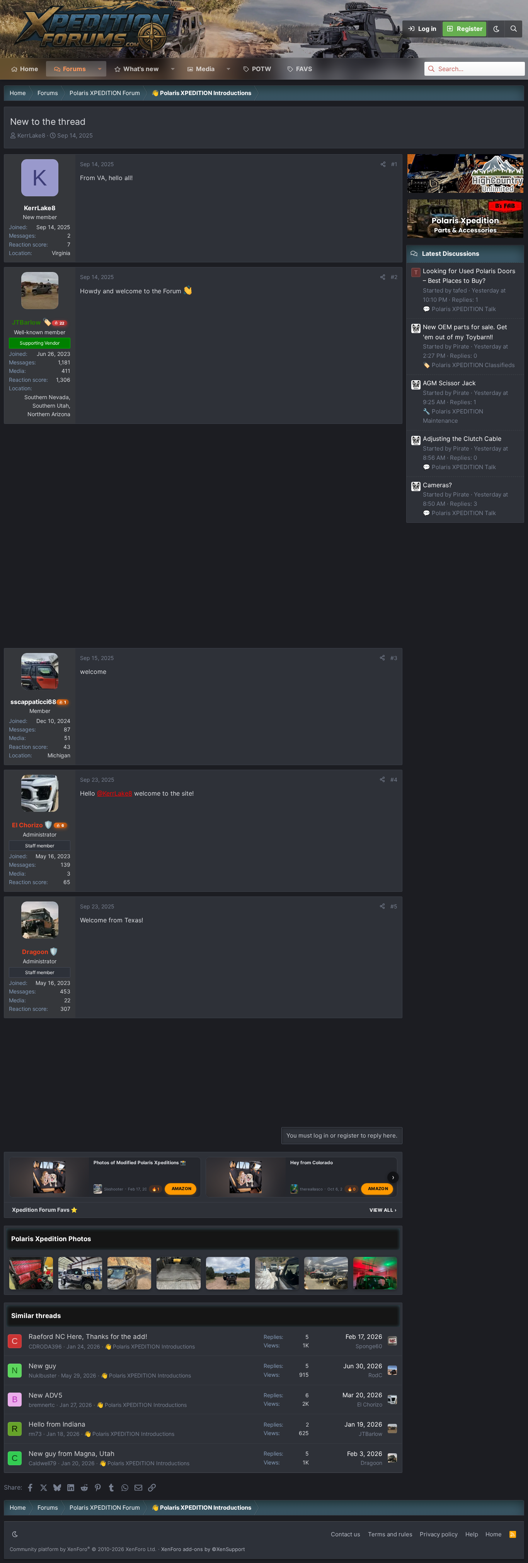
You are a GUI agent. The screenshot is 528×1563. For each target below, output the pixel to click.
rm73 (35, 1433)
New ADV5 (45, 1395)
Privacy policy (439, 1534)
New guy (42, 1366)
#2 (394, 277)
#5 (393, 906)
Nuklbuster (42, 1375)
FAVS (304, 69)
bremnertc (42, 1404)
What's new (141, 69)
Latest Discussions (450, 253)
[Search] (513, 28)
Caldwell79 (42, 1463)
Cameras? (437, 485)
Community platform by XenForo (83, 1549)
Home (29, 69)
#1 (394, 164)
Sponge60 (369, 1346)
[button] (495, 28)
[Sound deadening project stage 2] (178, 1273)
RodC (375, 1375)
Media (205, 69)
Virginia (61, 253)
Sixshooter (113, 1189)
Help (471, 1534)
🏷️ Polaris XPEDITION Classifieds (469, 365)
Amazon (182, 1189)
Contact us (345, 1534)
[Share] (383, 164)
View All (383, 1210)
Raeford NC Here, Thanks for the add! (88, 1336)
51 (67, 738)
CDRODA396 (45, 1346)
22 (67, 1000)
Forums (74, 69)
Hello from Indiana (57, 1424)
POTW (261, 69)
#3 (393, 658)
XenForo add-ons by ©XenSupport (203, 1549)
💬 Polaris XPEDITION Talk (459, 309)
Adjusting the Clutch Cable (462, 438)
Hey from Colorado (311, 1162)
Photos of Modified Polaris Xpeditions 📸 (140, 1162)
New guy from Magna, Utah (71, 1454)
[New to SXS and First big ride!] (228, 1273)
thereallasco (311, 1189)
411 (65, 370)
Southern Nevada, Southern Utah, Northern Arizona (47, 406)
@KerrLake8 (114, 793)
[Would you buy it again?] (31, 1273)
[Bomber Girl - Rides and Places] (129, 1273)
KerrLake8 (31, 135)
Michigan (59, 755)
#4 (393, 779)
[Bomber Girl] (80, 1273)
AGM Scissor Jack (449, 383)
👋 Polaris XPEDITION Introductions (150, 1346)
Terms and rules (390, 1534)
